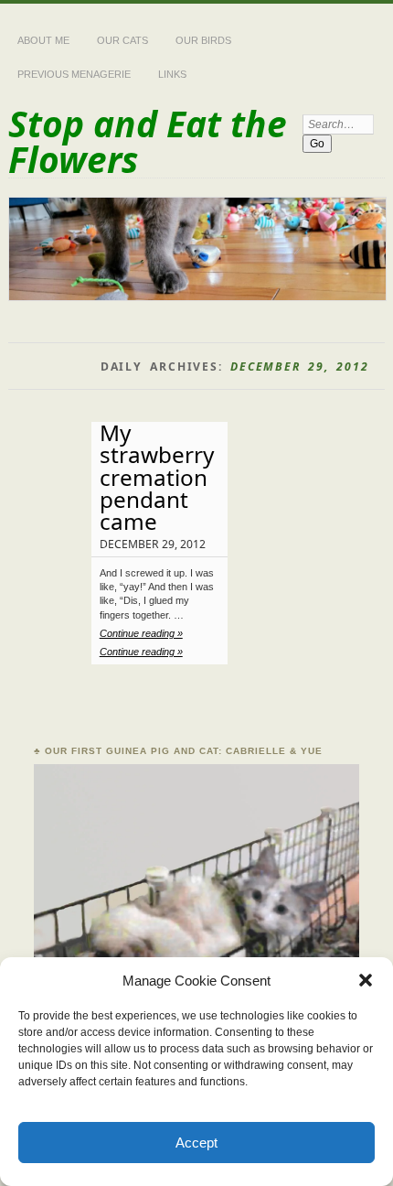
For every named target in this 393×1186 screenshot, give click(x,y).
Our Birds (203, 40)
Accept (196, 1142)
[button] (365, 980)
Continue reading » (141, 633)
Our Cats (122, 40)
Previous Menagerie (74, 74)
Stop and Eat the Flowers (147, 141)
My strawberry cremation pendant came (157, 476)
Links (172, 74)
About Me (43, 40)
